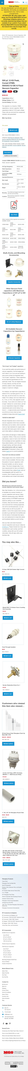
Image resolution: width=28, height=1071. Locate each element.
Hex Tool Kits (5, 977)
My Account (5, 984)
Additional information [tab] (10, 155)
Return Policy (5, 994)
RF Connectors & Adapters (9, 913)
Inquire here (21, 414)
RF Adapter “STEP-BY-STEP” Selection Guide (12, 921)
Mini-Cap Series (8, 145)
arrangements (13, 13)
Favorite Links (5, 996)
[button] (23, 44)
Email (18, 470)
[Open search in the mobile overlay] (26, 2)
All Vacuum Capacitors (14, 358)
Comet (22, 143)
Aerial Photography (6, 885)
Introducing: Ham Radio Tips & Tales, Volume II (12, 1031)
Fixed (3, 145)
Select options (9, 743)
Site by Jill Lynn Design (19, 1056)
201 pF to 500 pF (7, 937)
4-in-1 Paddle (5, 892)
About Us (4, 986)
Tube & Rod (4, 881)
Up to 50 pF (6, 948)
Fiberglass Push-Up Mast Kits (9, 883)
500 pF (14, 143)
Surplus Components (7, 963)
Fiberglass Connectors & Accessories (10, 908)
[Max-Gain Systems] (14, 1050)
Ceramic (19, 143)
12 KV (6, 143)
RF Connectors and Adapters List (9, 915)
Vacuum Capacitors (18, 35)
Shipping (4, 988)
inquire (8, 451)
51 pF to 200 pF (6, 950)
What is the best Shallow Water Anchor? (11, 1035)
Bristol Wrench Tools (7, 968)
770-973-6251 (8, 1012)
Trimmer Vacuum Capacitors (8, 943)
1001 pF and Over (7, 941)
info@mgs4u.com (8, 1014)
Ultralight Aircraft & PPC (7, 902)
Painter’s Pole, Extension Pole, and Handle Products (12, 888)
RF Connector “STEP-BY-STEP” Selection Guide (13, 917)
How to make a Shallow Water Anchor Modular (12, 1038)
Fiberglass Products (7, 878)
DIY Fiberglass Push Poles (8, 894)
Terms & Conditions (6, 992)
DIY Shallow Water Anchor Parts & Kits (11, 890)
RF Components (9, 35)
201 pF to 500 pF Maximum (14, 322)
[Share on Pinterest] (10, 91)
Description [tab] (7, 152)
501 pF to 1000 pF (7, 939)
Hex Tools (4, 975)
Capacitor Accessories (14, 282)
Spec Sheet (14, 214)
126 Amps (10, 143)
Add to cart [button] (8, 578)
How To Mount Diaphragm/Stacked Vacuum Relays (13, 1040)
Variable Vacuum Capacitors (8, 932)
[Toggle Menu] (2, 2)
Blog (3, 1000)
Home (3, 35)
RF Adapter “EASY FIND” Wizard (9, 923)
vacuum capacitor (17, 145)
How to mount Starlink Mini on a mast (10, 1033)
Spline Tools (5, 971)
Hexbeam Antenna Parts (7, 898)
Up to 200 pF (6, 935)
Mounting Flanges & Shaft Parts (9, 959)
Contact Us (5, 982)
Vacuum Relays (5, 961)
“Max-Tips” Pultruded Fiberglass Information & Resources (12, 905)
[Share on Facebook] (4, 91)
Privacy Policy (5, 990)
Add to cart (14, 130)
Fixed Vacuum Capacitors (13, 137)
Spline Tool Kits (5, 973)
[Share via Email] (15, 91)
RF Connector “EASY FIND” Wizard (10, 919)
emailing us (5, 527)
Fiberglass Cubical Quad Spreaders (10, 900)
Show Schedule (5, 998)
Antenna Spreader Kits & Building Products (12, 896)
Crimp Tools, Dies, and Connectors (10, 925)
